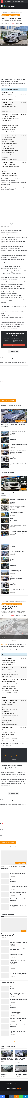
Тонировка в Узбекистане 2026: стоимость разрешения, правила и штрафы (18, 501)
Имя (1, 381)
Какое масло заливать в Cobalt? (18, 525)
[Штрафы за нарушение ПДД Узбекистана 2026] (5, 508)
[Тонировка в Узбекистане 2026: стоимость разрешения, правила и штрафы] (5, 501)
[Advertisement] (14, 63)
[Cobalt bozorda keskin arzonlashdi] (5, 440)
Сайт (1, 394)
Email (1, 388)
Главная (4, 12)
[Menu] (2, 6)
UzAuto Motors (10, 12)
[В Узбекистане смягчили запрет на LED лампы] (5, 520)
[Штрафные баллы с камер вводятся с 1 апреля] (5, 514)
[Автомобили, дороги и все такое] (9, 6)
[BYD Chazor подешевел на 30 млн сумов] (5, 433)
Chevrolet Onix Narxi (18, 12)
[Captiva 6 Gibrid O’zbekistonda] (5, 465)
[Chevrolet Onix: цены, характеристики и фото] (7, 1053)
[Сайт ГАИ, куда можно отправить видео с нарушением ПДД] (5, 533)
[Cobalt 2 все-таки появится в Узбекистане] (21, 1068)
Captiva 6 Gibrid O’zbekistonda (18, 463)
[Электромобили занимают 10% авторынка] (5, 459)
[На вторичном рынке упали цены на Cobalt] (5, 446)
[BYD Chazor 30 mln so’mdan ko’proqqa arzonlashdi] (5, 553)
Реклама (19, 1088)
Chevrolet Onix (14, 351)
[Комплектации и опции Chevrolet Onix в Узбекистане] (21, 1053)
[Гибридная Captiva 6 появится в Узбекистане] (5, 591)
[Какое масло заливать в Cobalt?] (5, 527)
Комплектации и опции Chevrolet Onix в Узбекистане (20, 1059)
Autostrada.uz (22, 1086)
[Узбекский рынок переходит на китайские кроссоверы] (5, 452)
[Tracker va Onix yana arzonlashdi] (7, 1068)
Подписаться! (14, 345)
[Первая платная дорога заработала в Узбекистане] (5, 572)
